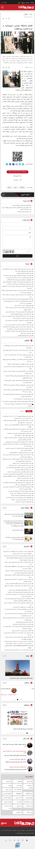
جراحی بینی (8, 781)
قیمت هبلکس (29, 806)
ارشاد (9, 187)
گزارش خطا (16, 176)
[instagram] (11, 840)
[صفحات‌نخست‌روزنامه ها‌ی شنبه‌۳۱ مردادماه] (17, 717)
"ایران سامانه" (24, 836)
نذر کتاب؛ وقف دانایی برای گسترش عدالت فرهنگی (15, 762)
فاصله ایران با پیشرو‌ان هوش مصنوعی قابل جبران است (15, 769)
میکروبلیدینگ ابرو (7, 798)
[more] (5, 508)
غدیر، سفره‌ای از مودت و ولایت (24, 212)
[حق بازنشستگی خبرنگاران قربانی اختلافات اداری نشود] (29, 753)
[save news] (9, 19)
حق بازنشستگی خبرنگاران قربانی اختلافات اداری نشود (15, 755)
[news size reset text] (6, 68)
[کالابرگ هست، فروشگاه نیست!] (28, 523)
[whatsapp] (23, 164)
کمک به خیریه (19, 798)
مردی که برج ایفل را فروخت (18, 530)
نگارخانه (22, 187)
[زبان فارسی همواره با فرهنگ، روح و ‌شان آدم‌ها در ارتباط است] (29, 745)
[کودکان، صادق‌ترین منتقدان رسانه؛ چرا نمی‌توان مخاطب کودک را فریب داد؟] (28, 515)
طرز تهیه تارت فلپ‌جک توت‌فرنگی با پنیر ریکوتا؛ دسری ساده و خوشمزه (18, 405)
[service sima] (23, 3)
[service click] (19, 3)
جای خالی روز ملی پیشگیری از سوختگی (16, 689)
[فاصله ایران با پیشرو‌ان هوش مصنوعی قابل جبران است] (29, 769)
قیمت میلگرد (29, 812)
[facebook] (13, 164)
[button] (22, 699)
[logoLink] (26, 7)
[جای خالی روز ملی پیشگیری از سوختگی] (28, 690)
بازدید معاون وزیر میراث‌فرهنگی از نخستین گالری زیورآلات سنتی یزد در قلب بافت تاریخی (16, 208)
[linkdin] (10, 164)
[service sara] (27, 3)
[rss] (7, 840)
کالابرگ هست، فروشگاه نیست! (17, 526)
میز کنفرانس (19, 812)
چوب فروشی (29, 781)
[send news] (6, 19)
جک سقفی (19, 806)
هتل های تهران (29, 798)
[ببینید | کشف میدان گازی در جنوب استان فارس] (17, 668)
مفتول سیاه (19, 802)
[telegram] (20, 164)
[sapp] (28, 840)
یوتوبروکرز (20, 781)
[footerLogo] (23, 823)
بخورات (9, 785)
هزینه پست (19, 785)
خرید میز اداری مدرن (8, 807)
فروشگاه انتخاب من (7, 794)
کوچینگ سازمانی (7, 802)
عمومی (25, 14)
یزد (31, 14)
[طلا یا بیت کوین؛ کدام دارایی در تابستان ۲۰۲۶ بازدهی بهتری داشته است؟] (28, 539)
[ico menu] (3, 7)
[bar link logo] (4, 2)
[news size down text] (9, 68)
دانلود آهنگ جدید (18, 790)
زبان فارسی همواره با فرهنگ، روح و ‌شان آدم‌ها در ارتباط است (14, 745)
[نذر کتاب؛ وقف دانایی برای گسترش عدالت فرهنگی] (29, 761)
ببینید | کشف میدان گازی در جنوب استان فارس (21, 678)
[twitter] (17, 164)
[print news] (3, 19)
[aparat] (24, 840)
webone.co (19, 794)
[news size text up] (3, 68)
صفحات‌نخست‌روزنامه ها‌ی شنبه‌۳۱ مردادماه (23, 729)
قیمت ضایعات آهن (28, 802)
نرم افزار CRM (29, 794)
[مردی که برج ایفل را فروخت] (28, 531)
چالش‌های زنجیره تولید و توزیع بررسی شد (21, 205)
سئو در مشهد (8, 790)
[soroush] (7, 164)
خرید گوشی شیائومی (29, 787)
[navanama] (32, 3)
